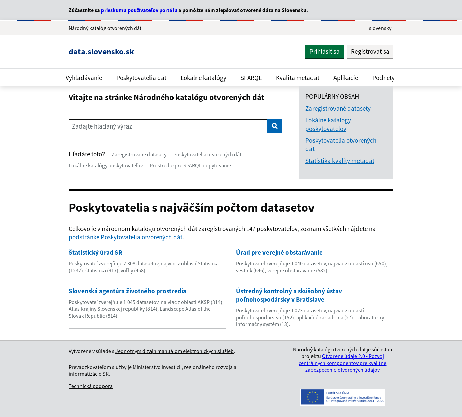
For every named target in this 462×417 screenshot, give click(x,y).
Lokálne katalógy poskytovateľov (106, 165)
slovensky (380, 28)
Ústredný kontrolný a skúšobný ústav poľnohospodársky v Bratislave (289, 295)
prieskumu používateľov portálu (139, 10)
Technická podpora (91, 386)
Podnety (383, 78)
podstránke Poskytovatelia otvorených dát (125, 237)
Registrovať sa (370, 51)
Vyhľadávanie (84, 78)
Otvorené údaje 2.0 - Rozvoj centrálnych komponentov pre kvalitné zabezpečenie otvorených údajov (342, 363)
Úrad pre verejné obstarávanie (279, 252)
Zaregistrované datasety (139, 154)
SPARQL (251, 78)
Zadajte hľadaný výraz (102, 126)
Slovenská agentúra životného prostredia (127, 291)
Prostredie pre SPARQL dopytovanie (190, 165)
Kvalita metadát (297, 78)
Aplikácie (345, 78)
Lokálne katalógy (203, 78)
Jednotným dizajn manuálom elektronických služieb (174, 351)
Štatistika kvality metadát (339, 161)
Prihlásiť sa (324, 51)
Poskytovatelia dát (141, 78)
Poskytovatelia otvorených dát (207, 154)
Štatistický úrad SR (95, 252)
